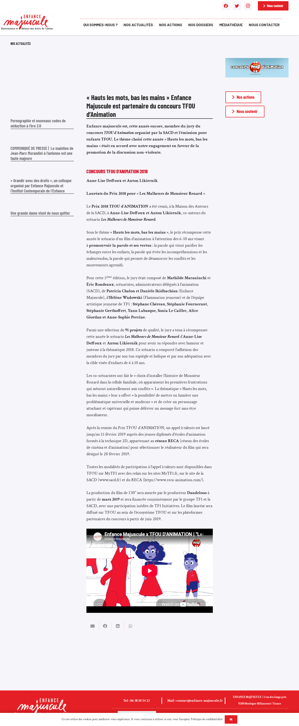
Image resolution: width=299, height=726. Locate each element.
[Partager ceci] (105, 626)
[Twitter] (237, 6)
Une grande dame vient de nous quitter (40, 213)
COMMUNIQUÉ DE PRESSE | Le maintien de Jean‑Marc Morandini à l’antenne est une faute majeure (42, 153)
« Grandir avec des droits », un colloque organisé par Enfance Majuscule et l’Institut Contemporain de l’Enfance (41, 185)
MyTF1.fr (169, 473)
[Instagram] (248, 6)
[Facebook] (226, 6)
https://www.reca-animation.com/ (173, 480)
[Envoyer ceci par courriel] (92, 626)
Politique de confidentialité (206, 719)
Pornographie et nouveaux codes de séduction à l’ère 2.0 (38, 123)
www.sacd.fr (109, 480)
